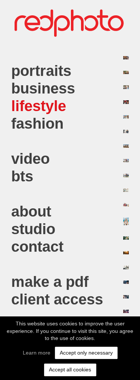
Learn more (36, 353)
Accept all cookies (70, 370)
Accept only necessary (86, 353)
